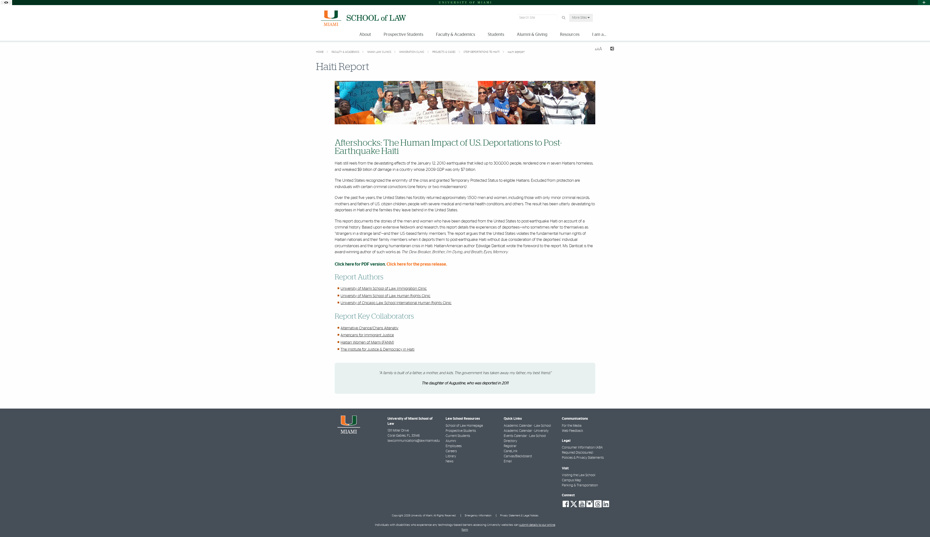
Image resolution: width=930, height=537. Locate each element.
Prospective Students (461, 431)
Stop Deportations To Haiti (482, 52)
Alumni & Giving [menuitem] (532, 34)
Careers (451, 451)
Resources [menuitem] (570, 34)
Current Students (458, 436)
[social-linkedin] (606, 504)
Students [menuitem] (496, 34)
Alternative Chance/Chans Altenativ (369, 328)
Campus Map (571, 480)
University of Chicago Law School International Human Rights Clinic (396, 303)
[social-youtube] (582, 504)
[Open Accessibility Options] (6, 2)
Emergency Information (478, 515)
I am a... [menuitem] (599, 34)
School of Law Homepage (464, 425)
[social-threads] (598, 503)
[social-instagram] (589, 504)
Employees (454, 446)
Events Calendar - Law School (525, 436)
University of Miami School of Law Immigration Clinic (384, 289)
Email (508, 461)
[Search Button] (563, 18)
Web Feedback (572, 431)
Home (320, 52)
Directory (510, 441)
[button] (919, 523)
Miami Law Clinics (379, 52)
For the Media (571, 425)
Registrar (510, 446)
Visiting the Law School (578, 475)
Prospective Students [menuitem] (403, 34)
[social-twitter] (574, 503)
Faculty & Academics (346, 52)
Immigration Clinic (412, 52)
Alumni (451, 441)
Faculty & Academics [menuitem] (455, 34)
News (449, 461)
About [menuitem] (365, 34)
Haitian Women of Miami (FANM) (367, 342)
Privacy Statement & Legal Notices (519, 515)
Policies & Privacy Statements (583, 457)
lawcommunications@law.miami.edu (414, 440)
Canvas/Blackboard (518, 456)
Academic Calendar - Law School (527, 425)
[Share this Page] (610, 49)
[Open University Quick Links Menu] (924, 2)
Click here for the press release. (417, 264)
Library (451, 456)
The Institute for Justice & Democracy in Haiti (377, 349)
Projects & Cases (444, 52)
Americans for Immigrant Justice (367, 335)
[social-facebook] (566, 504)
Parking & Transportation (580, 485)
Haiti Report (516, 52)
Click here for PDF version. (360, 264)
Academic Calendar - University (526, 431)
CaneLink (511, 451)
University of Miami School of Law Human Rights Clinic (385, 296)
